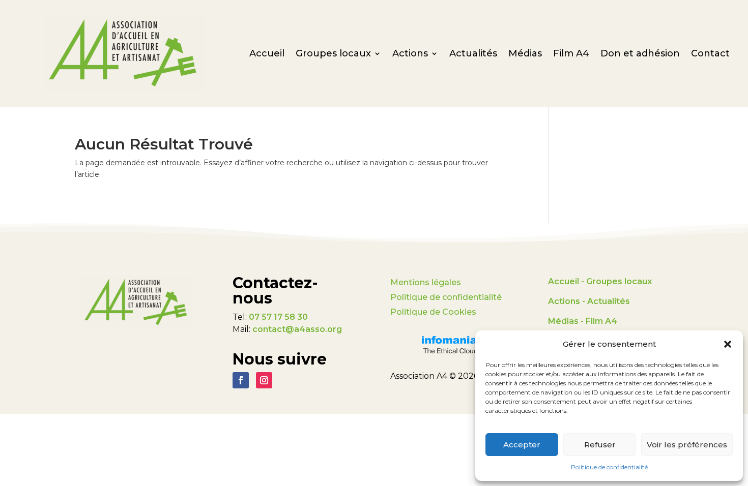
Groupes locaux (333, 54)
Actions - (567, 301)
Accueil (266, 54)
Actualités (473, 54)
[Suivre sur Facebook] (241, 380)
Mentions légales (425, 282)
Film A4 (571, 54)
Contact (710, 54)
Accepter (521, 444)
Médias (525, 54)
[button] (728, 344)
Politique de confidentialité (609, 467)
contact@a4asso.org (297, 329)
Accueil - (567, 281)
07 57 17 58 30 (278, 317)
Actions (410, 54)
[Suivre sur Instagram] (264, 380)
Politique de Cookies (433, 312)
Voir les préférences (687, 444)
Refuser (600, 444)
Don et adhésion (640, 54)
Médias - (566, 321)
